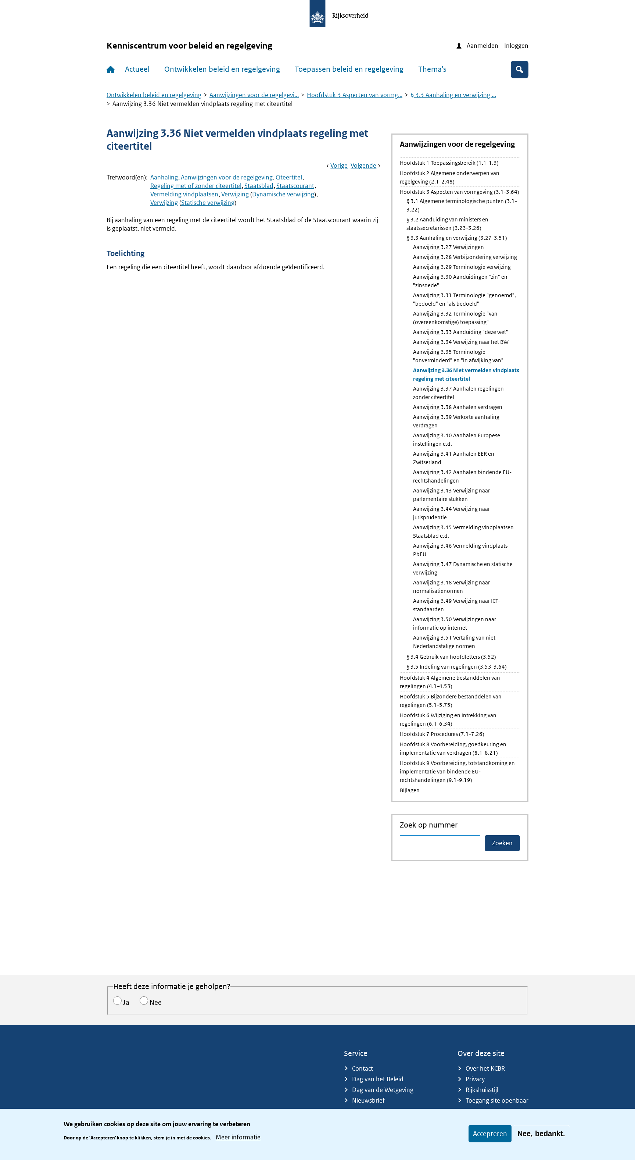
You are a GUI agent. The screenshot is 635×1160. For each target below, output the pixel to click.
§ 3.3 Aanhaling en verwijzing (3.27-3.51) (456, 237)
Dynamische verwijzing (283, 194)
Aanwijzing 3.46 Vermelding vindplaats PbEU (460, 550)
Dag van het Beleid (377, 1079)
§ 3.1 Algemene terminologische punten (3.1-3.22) (461, 205)
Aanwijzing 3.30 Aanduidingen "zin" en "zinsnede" (460, 281)
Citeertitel (289, 177)
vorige (339, 165)
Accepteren (490, 1133)
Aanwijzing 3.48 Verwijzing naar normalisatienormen (451, 586)
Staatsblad (258, 186)
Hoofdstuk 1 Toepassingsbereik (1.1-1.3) (449, 162)
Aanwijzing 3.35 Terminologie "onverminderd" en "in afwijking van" (458, 356)
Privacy (475, 1079)
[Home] (112, 69)
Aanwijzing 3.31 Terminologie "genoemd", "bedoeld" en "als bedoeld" (464, 299)
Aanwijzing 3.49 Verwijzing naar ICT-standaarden (456, 605)
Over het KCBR (485, 1068)
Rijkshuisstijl (482, 1090)
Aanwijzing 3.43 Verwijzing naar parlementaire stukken (451, 494)
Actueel (137, 69)
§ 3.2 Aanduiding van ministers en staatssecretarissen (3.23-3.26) (447, 223)
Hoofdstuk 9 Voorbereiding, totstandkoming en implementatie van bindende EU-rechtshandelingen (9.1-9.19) (457, 771)
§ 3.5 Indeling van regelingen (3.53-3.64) (456, 666)
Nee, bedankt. (541, 1133)
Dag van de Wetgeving (382, 1090)
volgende (363, 165)
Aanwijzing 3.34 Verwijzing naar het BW (461, 341)
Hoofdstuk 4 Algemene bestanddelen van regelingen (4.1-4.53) (450, 682)
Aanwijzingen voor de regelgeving (227, 177)
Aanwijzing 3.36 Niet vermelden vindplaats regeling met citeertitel (466, 374)
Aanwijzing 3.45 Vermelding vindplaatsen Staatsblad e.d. (463, 531)
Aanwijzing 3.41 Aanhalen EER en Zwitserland (453, 458)
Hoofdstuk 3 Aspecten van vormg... (354, 95)
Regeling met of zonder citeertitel (195, 186)
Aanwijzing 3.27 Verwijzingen (448, 246)
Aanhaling (164, 177)
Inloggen (516, 46)
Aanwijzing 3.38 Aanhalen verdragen (457, 406)
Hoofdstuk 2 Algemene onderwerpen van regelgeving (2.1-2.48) (449, 177)
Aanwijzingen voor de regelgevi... (254, 95)
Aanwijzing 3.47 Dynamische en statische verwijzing (463, 568)
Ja (126, 1002)
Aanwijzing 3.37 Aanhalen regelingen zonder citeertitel (458, 393)
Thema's (432, 69)
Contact (362, 1068)
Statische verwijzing (207, 203)
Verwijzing (235, 194)
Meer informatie (238, 1137)
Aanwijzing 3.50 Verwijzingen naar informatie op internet (454, 623)
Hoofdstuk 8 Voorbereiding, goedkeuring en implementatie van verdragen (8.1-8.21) (453, 748)
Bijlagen (410, 790)
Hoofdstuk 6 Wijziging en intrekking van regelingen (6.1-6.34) (448, 719)
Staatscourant (295, 186)
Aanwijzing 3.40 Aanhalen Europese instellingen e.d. (456, 439)
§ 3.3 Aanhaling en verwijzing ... (453, 95)
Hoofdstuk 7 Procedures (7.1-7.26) (442, 733)
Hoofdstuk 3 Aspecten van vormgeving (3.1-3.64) (459, 191)
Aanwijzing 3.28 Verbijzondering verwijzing (465, 256)
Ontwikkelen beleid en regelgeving (222, 69)
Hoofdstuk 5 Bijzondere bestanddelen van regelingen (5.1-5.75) (451, 700)
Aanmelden (482, 46)
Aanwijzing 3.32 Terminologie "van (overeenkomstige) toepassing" (455, 317)
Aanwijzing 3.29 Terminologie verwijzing (462, 266)
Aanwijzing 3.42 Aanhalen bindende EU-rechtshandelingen (462, 476)
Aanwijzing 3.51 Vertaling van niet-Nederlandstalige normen (455, 642)
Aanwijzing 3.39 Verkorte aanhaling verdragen (456, 421)
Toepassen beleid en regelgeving (349, 69)
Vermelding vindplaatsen (184, 194)
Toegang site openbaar (497, 1100)
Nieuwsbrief (368, 1100)
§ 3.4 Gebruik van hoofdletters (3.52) (451, 656)
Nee (156, 1002)
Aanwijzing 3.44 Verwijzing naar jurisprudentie (451, 513)
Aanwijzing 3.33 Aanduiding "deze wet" (460, 331)
